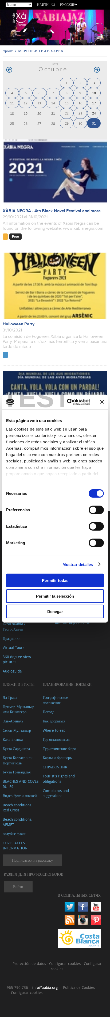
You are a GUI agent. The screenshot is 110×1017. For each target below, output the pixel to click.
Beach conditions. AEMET (17, 822)
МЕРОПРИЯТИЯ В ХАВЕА (40, 50)
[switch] (96, 510)
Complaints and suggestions (56, 793)
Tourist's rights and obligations (59, 778)
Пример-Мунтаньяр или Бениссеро (18, 709)
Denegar (55, 611)
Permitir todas (55, 580)
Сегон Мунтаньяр (17, 730)
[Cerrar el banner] (102, 402)
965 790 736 (17, 987)
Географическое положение (55, 700)
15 (67, 103)
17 (94, 103)
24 (94, 113)
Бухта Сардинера (16, 748)
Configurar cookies (65, 963)
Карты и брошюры (57, 757)
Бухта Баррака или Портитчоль (18, 760)
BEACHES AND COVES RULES (20, 784)
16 (80, 103)
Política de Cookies (79, 987)
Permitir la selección (55, 596)
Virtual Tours (13, 647)
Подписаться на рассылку (32, 860)
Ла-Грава (10, 697)
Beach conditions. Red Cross (17, 807)
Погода (48, 711)
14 (53, 103)
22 (67, 113)
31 (94, 123)
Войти (18, 886)
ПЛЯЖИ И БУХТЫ (18, 684)
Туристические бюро (59, 748)
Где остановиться (56, 739)
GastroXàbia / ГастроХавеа (14, 626)
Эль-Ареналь (13, 721)
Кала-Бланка (13, 739)
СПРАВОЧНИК (55, 766)
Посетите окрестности (71, 622)
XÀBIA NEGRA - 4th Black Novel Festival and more (52, 211)
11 (12, 103)
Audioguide (12, 671)
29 (67, 123)
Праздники (12, 638)
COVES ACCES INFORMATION (15, 845)
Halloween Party (18, 324)
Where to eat (54, 730)
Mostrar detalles (77, 564)
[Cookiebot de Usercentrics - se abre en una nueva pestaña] (68, 401)
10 (94, 93)
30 (80, 123)
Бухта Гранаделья (16, 772)
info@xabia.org (45, 987)
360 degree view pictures (17, 659)
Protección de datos (30, 963)
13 (39, 103)
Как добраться (54, 721)
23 (80, 113)
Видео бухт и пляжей (20, 795)
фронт (8, 50)
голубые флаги (14, 833)
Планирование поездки (67, 684)
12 (26, 103)
